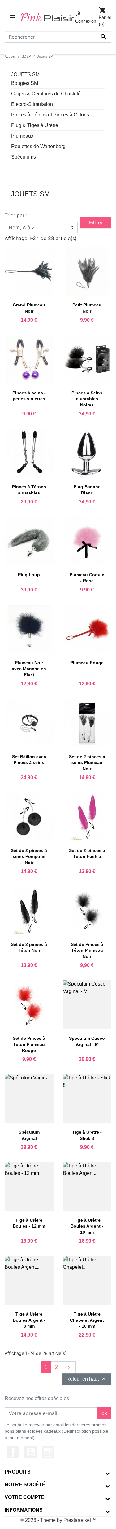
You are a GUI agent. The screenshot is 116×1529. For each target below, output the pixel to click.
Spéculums (23, 157)
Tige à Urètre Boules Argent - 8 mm (29, 1320)
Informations (24, 1510)
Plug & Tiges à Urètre (34, 125)
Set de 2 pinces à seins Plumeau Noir (87, 762)
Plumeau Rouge (87, 662)
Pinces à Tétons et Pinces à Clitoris (50, 114)
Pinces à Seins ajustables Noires (86, 398)
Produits (18, 1471)
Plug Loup (29, 574)
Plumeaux (22, 135)
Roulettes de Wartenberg (38, 146)
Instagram (48, 1452)
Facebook (13, 1452)
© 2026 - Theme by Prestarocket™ (58, 1520)
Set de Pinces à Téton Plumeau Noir (87, 950)
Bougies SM (24, 83)
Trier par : (16, 215)
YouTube (30, 1452)
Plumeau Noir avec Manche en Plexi (29, 668)
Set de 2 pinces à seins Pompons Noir (29, 856)
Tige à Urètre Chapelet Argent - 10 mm (87, 1320)
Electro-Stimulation (32, 104)
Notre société (25, 1484)
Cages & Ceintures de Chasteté (46, 93)
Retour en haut (86, 1379)
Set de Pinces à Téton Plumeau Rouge (29, 1044)
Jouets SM (25, 74)
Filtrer (96, 222)
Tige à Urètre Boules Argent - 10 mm (87, 1226)
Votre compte (25, 1497)
